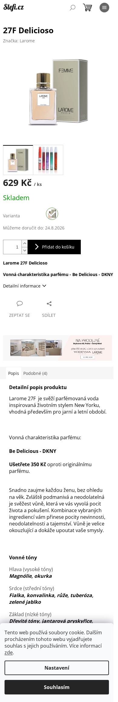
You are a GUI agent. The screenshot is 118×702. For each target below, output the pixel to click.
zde (9, 652)
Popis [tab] (13, 373)
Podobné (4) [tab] (35, 373)
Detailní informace (22, 286)
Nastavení (56, 668)
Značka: (19, 41)
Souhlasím (57, 687)
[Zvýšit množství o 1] (24, 243)
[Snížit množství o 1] (24, 250)
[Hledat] (73, 8)
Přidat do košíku (58, 247)
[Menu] (104, 8)
